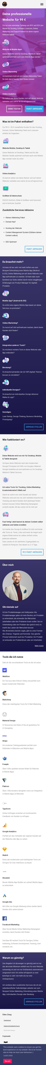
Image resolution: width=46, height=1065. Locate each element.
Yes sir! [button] (7, 1061)
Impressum (7, 1020)
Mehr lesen (39, 646)
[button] (42, 5)
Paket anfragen (34, 109)
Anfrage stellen (34, 427)
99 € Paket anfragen (32, 552)
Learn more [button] (8, 1055)
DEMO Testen (14, 109)
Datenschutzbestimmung (12, 1026)
